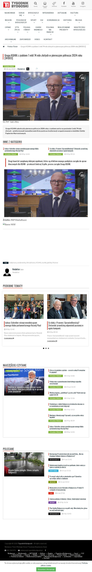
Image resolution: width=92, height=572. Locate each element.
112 (82, 553)
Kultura (42, 553)
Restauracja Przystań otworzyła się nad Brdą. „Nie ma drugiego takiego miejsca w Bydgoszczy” (66, 455)
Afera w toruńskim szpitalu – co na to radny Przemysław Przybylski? (67, 371)
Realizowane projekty (64, 28)
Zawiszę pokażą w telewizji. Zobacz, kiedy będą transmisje (68, 499)
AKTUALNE (62, 13)
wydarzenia (21, 263)
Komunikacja (53, 20)
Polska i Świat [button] (26, 28)
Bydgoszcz (11, 553)
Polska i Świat (12, 46)
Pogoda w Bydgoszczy (21, 21)
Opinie (42, 555)
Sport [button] (33, 20)
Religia (35, 555)
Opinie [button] (8, 27)
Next (85, 308)
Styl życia (51, 555)
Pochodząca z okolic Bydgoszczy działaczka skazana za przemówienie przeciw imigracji (67, 405)
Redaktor (21, 69)
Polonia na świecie (17, 556)
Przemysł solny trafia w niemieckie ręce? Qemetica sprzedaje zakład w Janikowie (65, 477)
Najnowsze (10, 13)
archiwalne (67, 556)
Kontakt (48, 39)
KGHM (38, 263)
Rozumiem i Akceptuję (46, 569)
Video (37, 39)
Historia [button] (67, 20)
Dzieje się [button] (21, 14)
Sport (76, 553)
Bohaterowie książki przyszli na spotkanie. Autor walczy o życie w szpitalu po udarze (67, 466)
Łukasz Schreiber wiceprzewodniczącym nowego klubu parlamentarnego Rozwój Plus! (21, 149)
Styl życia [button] (17, 28)
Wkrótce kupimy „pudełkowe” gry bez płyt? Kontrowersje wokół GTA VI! (67, 393)
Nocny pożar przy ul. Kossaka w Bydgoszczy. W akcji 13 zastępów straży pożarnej (66, 488)
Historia (27, 555)
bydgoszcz (13, 263)
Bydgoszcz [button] (33, 13)
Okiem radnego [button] (38, 28)
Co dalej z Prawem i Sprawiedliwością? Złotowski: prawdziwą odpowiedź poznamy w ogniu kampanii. (69, 149)
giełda (49, 263)
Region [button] (8, 20)
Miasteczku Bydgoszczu (79, 28)
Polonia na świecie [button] (50, 29)
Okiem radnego (75, 555)
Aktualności (30, 263)
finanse (55, 263)
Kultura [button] (74, 13)
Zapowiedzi (25, 39)
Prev (6, 308)
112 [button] (41, 20)
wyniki (44, 263)
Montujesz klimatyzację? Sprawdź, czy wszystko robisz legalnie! (67, 416)
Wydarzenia (48, 13)
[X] (27, 68)
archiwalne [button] (10, 39)
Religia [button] (78, 20)
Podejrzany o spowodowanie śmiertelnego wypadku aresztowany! (65, 382)
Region (50, 553)
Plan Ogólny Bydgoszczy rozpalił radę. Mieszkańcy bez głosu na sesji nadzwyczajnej (68, 509)
